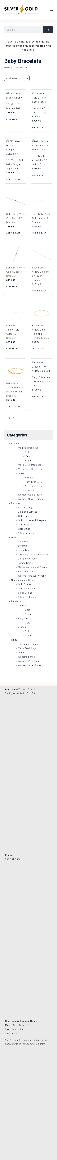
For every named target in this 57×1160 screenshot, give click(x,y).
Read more (12, 119)
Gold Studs (24, 529)
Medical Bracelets (28, 448)
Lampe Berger (26, 563)
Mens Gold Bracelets (29, 465)
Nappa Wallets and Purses (32, 567)
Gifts (13, 537)
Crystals (22, 546)
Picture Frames (26, 571)
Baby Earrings (25, 507)
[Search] (48, 29)
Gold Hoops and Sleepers (32, 520)
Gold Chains (24, 584)
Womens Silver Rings (29, 665)
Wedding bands (26, 657)
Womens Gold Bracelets (31, 494)
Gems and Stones (35, 486)
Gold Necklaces (27, 588)
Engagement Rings (28, 644)
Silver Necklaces (27, 597)
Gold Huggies (25, 524)
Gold (27, 452)
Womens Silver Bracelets (32, 499)
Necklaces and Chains (23, 580)
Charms (22, 605)
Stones (22, 627)
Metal (28, 456)
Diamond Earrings (27, 512)
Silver (28, 460)
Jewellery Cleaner (28, 558)
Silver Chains (25, 593)
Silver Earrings (26, 533)
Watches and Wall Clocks (32, 575)
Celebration (24, 541)
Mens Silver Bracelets (30, 469)
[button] (52, 9)
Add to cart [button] (39, 127)
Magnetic (30, 490)
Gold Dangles (25, 516)
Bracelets (16, 443)
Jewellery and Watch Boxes (33, 554)
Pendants (16, 601)
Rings (14, 639)
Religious (23, 618)
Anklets (29, 477)
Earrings (15, 503)
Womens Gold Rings (29, 661)
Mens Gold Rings (27, 648)
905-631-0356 (13, 859)
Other (21, 473)
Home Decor (25, 550)
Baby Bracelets (33, 482)
